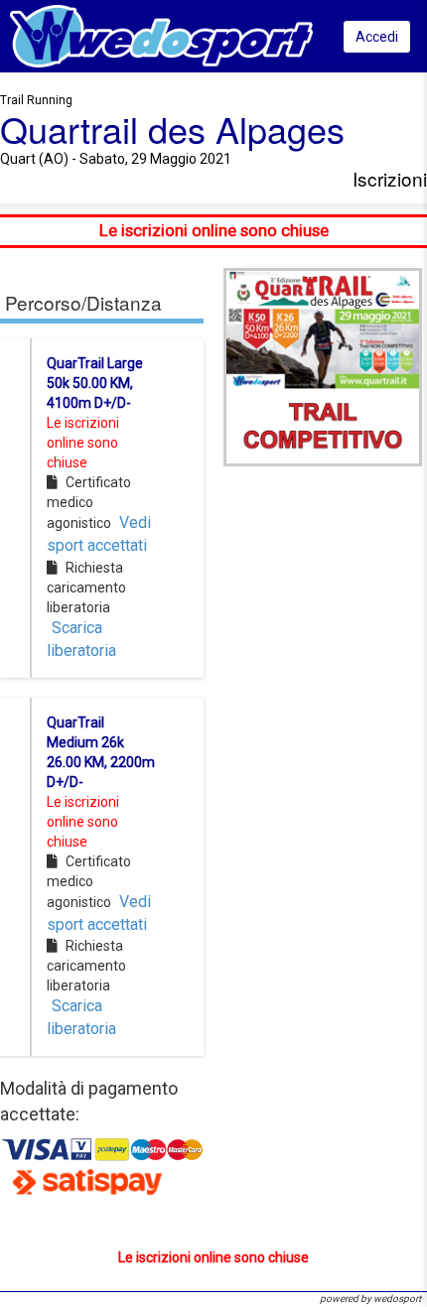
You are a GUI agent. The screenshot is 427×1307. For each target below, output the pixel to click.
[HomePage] (161, 35)
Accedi (377, 37)
